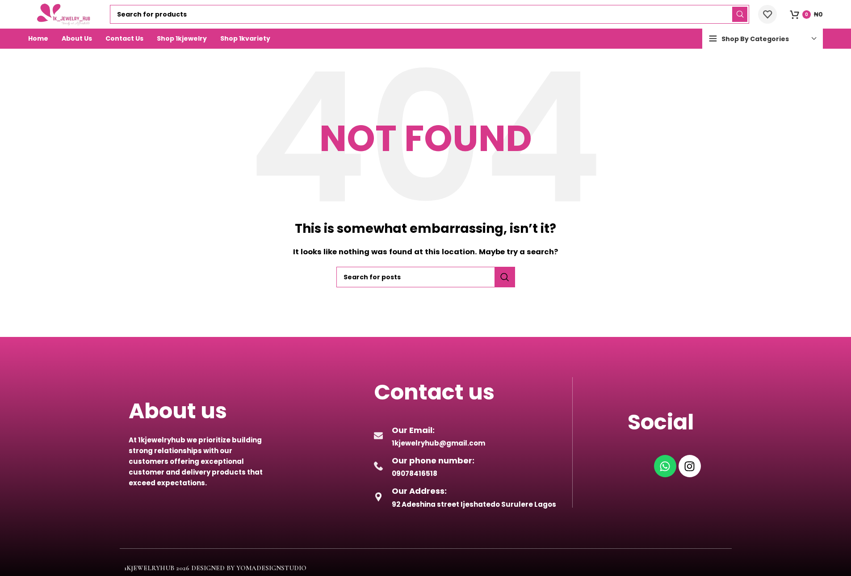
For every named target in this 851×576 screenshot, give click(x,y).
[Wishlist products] (767, 14)
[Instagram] (690, 466)
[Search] (739, 14)
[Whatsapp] (665, 466)
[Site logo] (64, 13)
